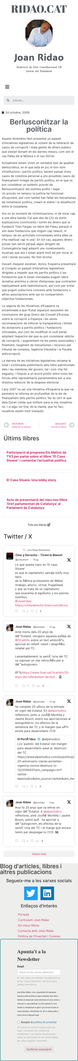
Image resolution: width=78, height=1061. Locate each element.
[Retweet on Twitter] (24, 549)
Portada (23, 914)
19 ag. (36, 559)
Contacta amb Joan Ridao (36, 931)
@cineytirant (21, 559)
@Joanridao (23, 601)
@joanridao (39, 627)
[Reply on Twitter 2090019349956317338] (17, 611)
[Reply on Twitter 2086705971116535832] (17, 786)
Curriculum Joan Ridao (33, 920)
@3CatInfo (22, 640)
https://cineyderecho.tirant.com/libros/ (41, 605)
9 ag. (51, 802)
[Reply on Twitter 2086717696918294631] (17, 685)
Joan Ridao (23, 626)
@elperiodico (57, 710)
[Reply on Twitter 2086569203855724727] (17, 841)
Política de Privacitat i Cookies (39, 936)
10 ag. (52, 627)
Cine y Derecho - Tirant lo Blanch (38, 555)
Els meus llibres (28, 925)
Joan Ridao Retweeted (38, 550)
